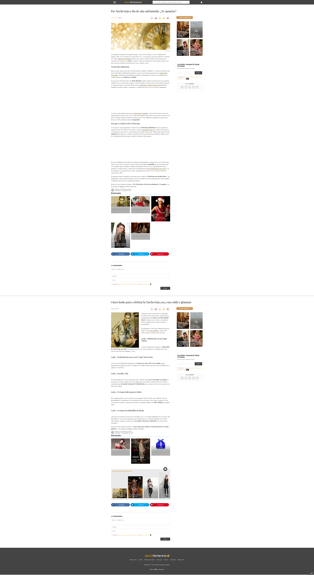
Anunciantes (173, 559)
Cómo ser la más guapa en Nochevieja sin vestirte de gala (120, 244)
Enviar (165, 288)
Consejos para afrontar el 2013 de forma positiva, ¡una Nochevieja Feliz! (140, 210)
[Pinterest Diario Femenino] (186, 87)
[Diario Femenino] (133, 3)
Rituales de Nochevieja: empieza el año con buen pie (160, 218)
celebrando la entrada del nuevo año (150, 85)
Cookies (140, 559)
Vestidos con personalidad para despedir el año (161, 452)
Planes (122, 186)
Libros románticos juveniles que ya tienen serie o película (183, 52)
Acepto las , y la (131, 284)
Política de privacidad (149, 559)
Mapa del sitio (181, 559)
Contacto (166, 559)
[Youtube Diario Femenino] (197, 87)
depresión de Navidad (124, 59)
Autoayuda (135, 205)
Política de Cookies (145, 284)
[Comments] (168, 18)
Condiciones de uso (134, 284)
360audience (161, 569)
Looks (114, 205)
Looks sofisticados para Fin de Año (122, 471)
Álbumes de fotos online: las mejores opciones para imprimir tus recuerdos (183, 34)
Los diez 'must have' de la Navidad (139, 460)
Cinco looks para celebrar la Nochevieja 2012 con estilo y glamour (119, 210)
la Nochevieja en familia (140, 113)
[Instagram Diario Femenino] (189, 87)
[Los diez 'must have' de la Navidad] (140, 463)
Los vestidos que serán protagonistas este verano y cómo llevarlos (196, 52)
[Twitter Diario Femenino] (193, 87)
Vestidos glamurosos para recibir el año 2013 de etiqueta (120, 452)
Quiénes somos (133, 559)
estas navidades (153, 330)
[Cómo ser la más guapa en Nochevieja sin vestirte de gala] (120, 247)
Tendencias (115, 448)
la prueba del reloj (147, 130)
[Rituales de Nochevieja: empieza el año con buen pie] (160, 221)
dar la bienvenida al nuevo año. (157, 169)
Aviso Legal (159, 559)
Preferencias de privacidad (124, 284)
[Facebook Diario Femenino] (182, 87)
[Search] (188, 2)
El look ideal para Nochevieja (140, 235)
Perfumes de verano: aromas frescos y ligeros (195, 35)
